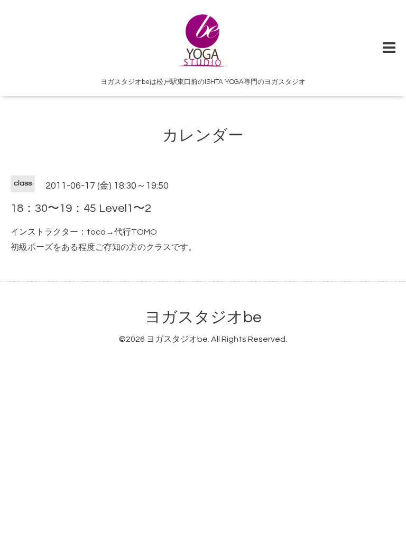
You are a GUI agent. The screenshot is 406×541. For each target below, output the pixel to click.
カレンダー (203, 135)
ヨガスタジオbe (203, 317)
